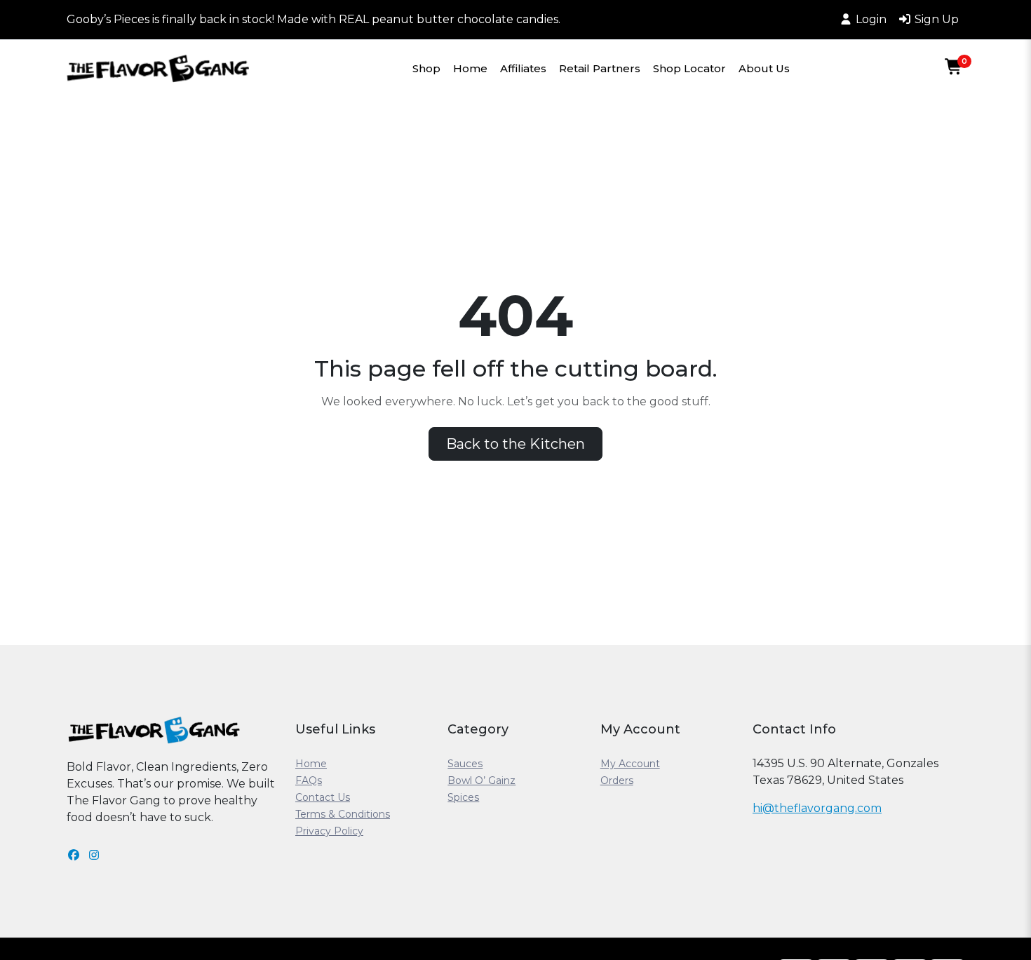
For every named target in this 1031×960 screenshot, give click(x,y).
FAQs (308, 780)
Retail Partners (599, 68)
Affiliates (523, 68)
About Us (764, 68)
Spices (463, 797)
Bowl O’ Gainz (481, 780)
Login (871, 19)
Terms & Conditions (342, 814)
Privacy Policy (329, 831)
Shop (426, 68)
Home (470, 68)
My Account (630, 763)
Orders (616, 780)
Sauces (465, 763)
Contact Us (322, 797)
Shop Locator (689, 68)
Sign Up (937, 19)
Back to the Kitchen (515, 443)
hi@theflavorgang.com (817, 808)
